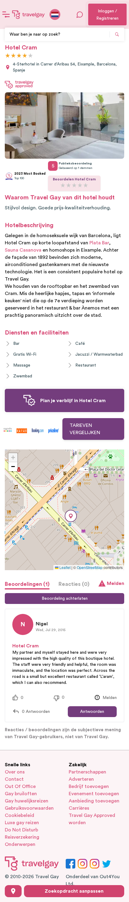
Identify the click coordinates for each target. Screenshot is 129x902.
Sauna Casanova (23, 250)
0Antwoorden (36, 712)
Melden (115, 583)
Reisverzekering (22, 837)
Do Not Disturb (21, 829)
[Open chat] (79, 14)
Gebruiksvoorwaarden (29, 808)
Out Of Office (20, 786)
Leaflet (64, 567)
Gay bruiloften (21, 793)
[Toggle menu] (6, 14)
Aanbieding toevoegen (94, 801)
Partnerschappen (87, 772)
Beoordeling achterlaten (65, 598)
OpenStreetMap (90, 567)
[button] (70, 516)
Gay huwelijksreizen (26, 801)
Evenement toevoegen (94, 793)
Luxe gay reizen (22, 822)
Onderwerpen (20, 844)
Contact (14, 779)
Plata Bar (99, 242)
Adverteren (81, 779)
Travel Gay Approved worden (92, 819)
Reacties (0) (73, 584)
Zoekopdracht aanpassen (74, 891)
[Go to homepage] (28, 14)
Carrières (79, 808)
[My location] (13, 891)
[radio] (7, 56)
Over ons (15, 772)
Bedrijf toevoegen (89, 786)
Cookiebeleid (19, 815)
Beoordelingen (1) (27, 584)
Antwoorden (92, 712)
